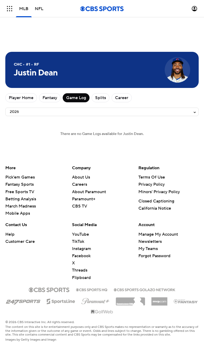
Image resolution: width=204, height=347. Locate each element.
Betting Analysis (20, 199)
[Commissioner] (130, 299)
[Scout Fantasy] (186, 301)
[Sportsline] (61, 300)
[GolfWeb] (102, 312)
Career (121, 97)
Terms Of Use (151, 177)
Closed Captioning (156, 201)
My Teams (148, 248)
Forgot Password (154, 256)
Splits (100, 97)
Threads (79, 270)
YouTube (80, 234)
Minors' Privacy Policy (159, 191)
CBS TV (79, 206)
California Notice (154, 208)
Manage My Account (158, 234)
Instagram (81, 248)
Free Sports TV (19, 191)
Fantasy (49, 97)
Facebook (81, 256)
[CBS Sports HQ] (91, 289)
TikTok (78, 241)
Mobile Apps (17, 213)
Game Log (76, 97)
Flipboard (81, 277)
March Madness (20, 206)
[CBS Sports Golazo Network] (144, 289)
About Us (81, 177)
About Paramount (89, 191)
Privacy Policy (151, 184)
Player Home (21, 97)
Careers (79, 184)
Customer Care (20, 241)
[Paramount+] (95, 300)
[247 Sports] (23, 300)
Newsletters (150, 241)
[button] (9, 8)
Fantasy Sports (19, 184)
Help (10, 234)
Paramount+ (83, 199)
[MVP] (159, 299)
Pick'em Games (20, 177)
